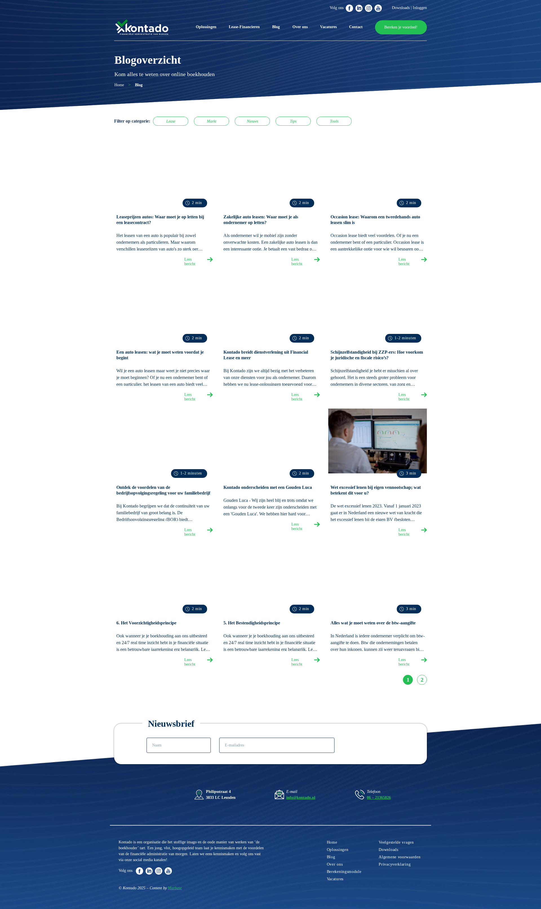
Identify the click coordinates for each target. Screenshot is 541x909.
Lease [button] (170, 121)
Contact (356, 27)
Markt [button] (211, 121)
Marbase (175, 888)
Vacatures (328, 27)
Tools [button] (334, 121)
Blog (276, 27)
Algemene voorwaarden (399, 857)
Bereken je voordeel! (401, 27)
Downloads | (402, 8)
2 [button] (422, 680)
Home (119, 85)
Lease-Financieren (244, 27)
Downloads (388, 850)
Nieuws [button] (252, 121)
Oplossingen (206, 27)
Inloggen (420, 8)
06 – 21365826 (379, 797)
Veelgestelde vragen (396, 842)
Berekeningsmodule (344, 872)
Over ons (300, 27)
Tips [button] (293, 121)
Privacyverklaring (395, 864)
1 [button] (408, 680)
